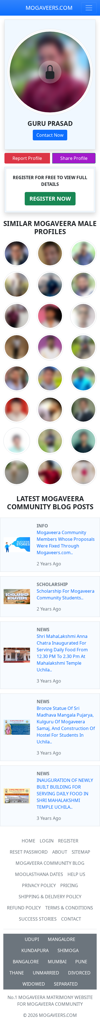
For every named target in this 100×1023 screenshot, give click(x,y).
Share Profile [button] (74, 158)
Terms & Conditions (69, 908)
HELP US (76, 874)
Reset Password (29, 852)
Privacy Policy (39, 885)
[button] (50, 198)
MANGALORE (61, 939)
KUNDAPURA (35, 950)
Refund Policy (24, 908)
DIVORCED (79, 973)
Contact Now (50, 135)
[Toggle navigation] (89, 7)
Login (47, 841)
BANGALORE (26, 962)
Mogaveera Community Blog (50, 863)
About (59, 852)
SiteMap (81, 852)
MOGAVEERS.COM (49, 7)
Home (28, 841)
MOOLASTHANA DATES (39, 874)
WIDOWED (33, 984)
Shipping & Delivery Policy (50, 897)
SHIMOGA (68, 950)
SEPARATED (66, 984)
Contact (71, 919)
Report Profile (27, 158)
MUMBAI (57, 962)
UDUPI (32, 939)
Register (68, 841)
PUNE (81, 962)
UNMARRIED (46, 973)
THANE (16, 973)
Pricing (69, 885)
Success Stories (38, 919)
